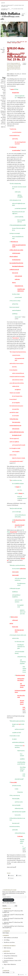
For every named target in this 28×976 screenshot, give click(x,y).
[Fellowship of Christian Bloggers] (2, 968)
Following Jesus (10, 65)
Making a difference (14, 66)
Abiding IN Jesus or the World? (13, 64)
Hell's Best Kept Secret (9, 953)
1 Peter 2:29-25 (3, 83)
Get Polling (6, 940)
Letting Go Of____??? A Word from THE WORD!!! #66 (12, 9)
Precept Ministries (8, 958)
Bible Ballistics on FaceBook (11, 937)
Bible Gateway (7, 948)
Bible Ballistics (10, 14)
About (3, 2)
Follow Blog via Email (10, 890)
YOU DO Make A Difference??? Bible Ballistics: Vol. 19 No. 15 (17, 54)
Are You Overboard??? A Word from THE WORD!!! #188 (12, 6)
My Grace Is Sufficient (13, 67)
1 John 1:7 (3, 79)
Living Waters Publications (10, 955)
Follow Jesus (18, 64)
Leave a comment (24, 64)
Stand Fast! (17, 67)
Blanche (12, 63)
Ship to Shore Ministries (10, 964)
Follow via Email (8, 900)
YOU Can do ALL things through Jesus (3, 117)
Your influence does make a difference (3, 124)
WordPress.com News (9, 942)
